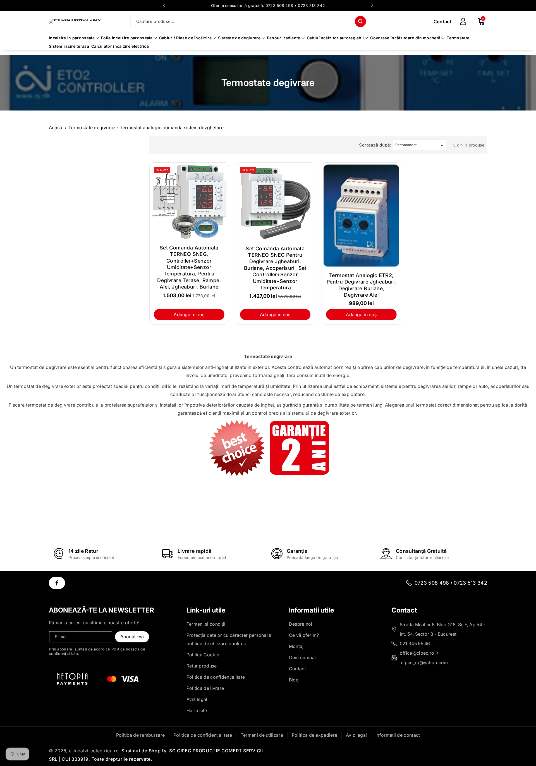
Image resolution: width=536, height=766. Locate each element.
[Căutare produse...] (360, 21)
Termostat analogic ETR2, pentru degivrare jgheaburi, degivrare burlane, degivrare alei (361, 285)
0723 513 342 (311, 5)
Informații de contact (397, 735)
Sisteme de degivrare (239, 37)
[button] (481, 21)
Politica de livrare (205, 688)
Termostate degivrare (91, 127)
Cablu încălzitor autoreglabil (335, 37)
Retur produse (201, 666)
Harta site (196, 710)
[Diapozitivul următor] (372, 5)
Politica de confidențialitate (215, 677)
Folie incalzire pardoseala (127, 37)
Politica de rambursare (140, 735)
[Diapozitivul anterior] (164, 5)
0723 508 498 (279, 5)
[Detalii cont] (463, 21)
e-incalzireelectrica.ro (94, 750)
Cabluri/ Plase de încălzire (185, 37)
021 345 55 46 (415, 643)
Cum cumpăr (303, 657)
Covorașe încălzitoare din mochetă (405, 37)
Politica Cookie (202, 654)
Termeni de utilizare (262, 735)
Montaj (296, 646)
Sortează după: (375, 145)
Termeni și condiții (206, 624)
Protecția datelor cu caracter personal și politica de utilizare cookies (229, 639)
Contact (297, 668)
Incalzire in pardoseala (72, 37)
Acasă (55, 127)
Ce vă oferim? (304, 635)
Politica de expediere (314, 735)
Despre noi (300, 624)
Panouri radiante (283, 37)
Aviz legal (196, 699)
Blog (294, 680)
